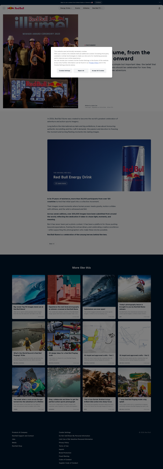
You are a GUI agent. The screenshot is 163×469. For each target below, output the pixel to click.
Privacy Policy (94, 63)
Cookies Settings (64, 70)
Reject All (81, 70)
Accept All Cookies (98, 70)
